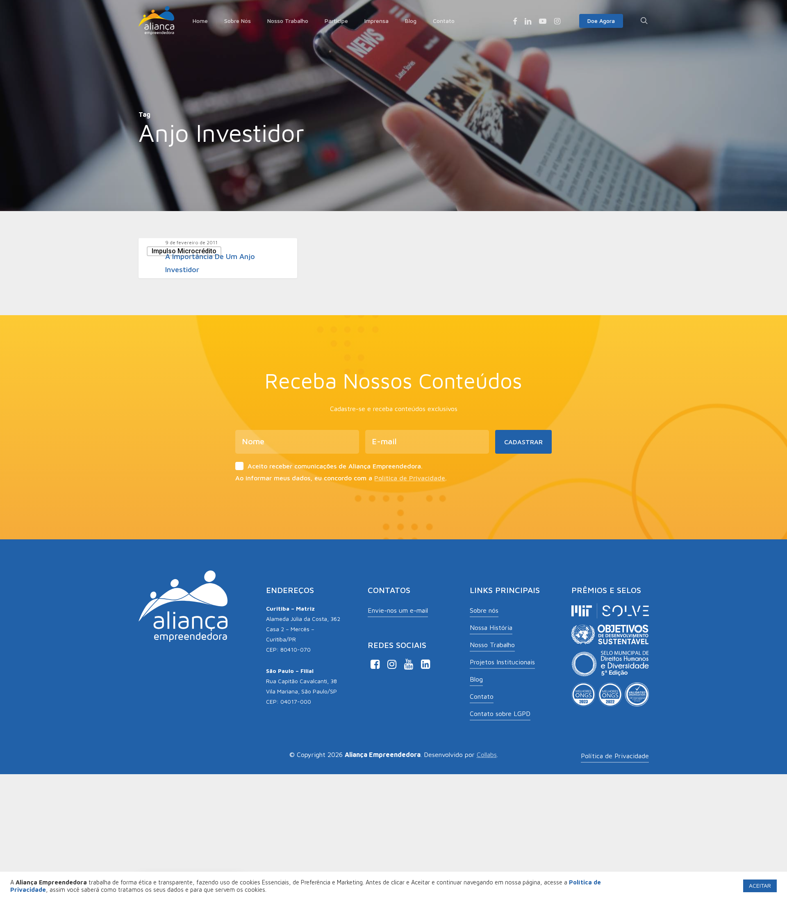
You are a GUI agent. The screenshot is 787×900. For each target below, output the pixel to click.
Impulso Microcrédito (184, 251)
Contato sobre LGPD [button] (500, 713)
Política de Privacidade (409, 478)
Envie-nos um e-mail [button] (398, 610)
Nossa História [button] (491, 627)
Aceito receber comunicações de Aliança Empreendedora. (335, 466)
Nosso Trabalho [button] (492, 644)
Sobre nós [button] (484, 610)
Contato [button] (482, 696)
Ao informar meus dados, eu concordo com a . (341, 478)
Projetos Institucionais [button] (502, 662)
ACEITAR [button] (760, 885)
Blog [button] (476, 679)
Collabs (487, 754)
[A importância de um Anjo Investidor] (218, 258)
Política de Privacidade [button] (615, 755)
